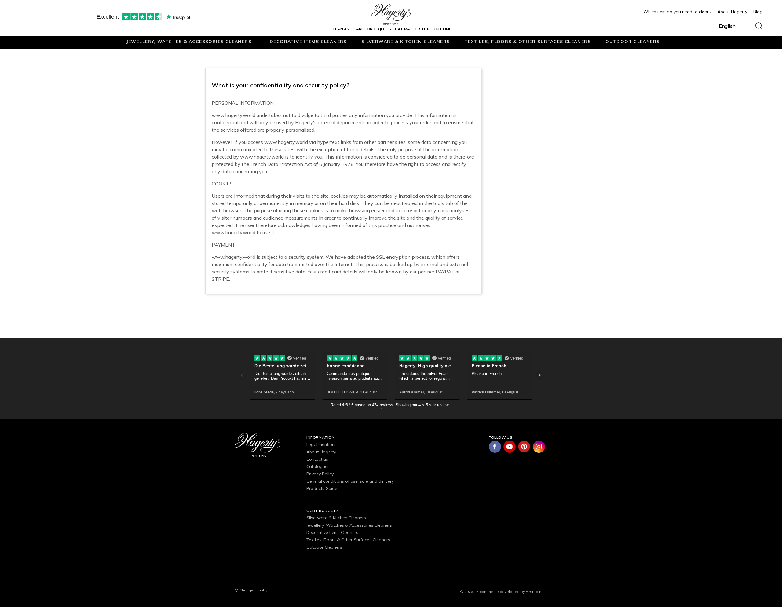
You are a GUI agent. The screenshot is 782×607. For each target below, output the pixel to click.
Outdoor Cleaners (632, 41)
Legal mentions (321, 444)
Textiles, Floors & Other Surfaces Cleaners (527, 41)
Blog (757, 11)
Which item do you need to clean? (677, 11)
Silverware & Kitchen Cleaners (405, 41)
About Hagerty (732, 11)
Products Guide (321, 488)
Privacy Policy (320, 474)
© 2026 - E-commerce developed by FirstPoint (501, 591)
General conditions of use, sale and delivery (350, 481)
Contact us (317, 459)
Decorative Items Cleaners (308, 41)
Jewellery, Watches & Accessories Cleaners (188, 41)
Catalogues (318, 466)
